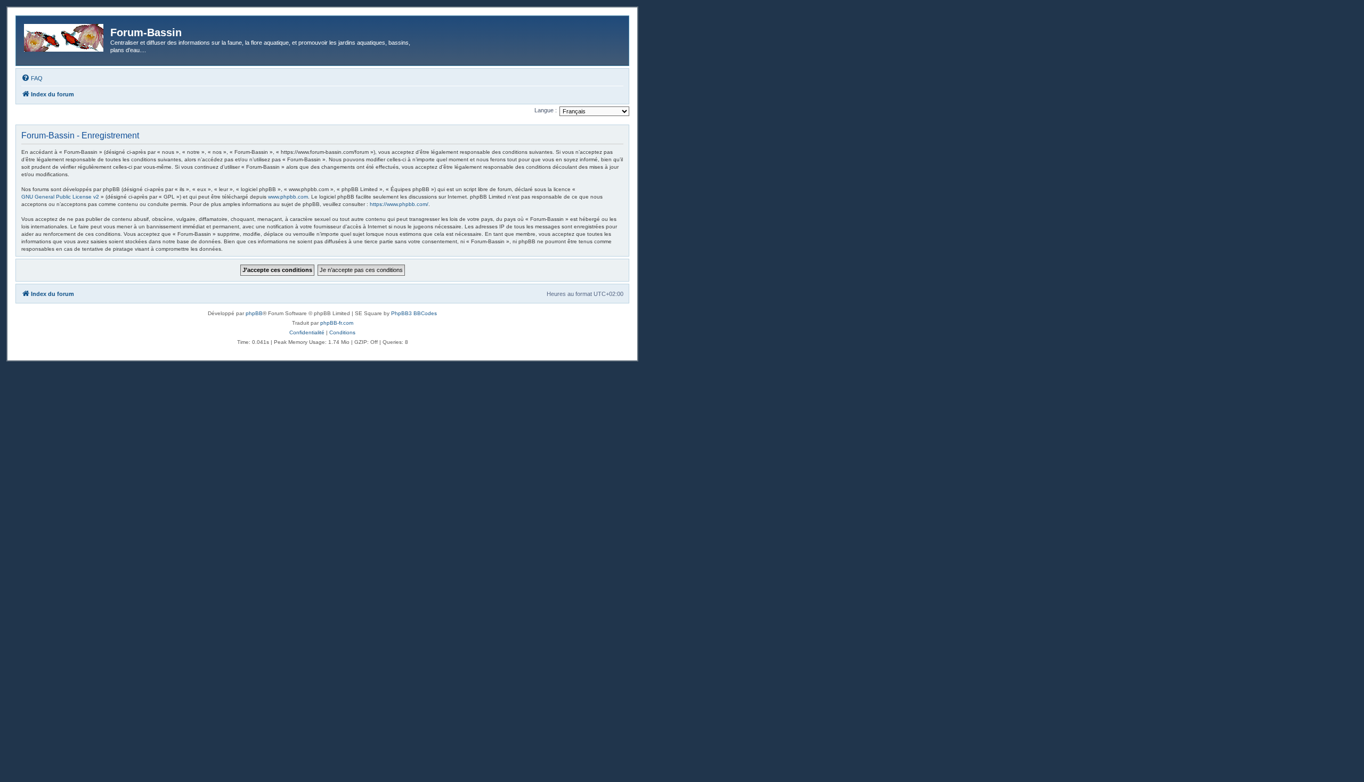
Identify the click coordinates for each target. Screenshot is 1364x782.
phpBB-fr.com (336, 323)
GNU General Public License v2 (60, 197)
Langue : (545, 110)
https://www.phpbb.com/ (399, 204)
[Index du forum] (64, 36)
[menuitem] (32, 78)
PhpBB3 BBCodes (414, 313)
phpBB (254, 313)
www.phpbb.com (288, 197)
